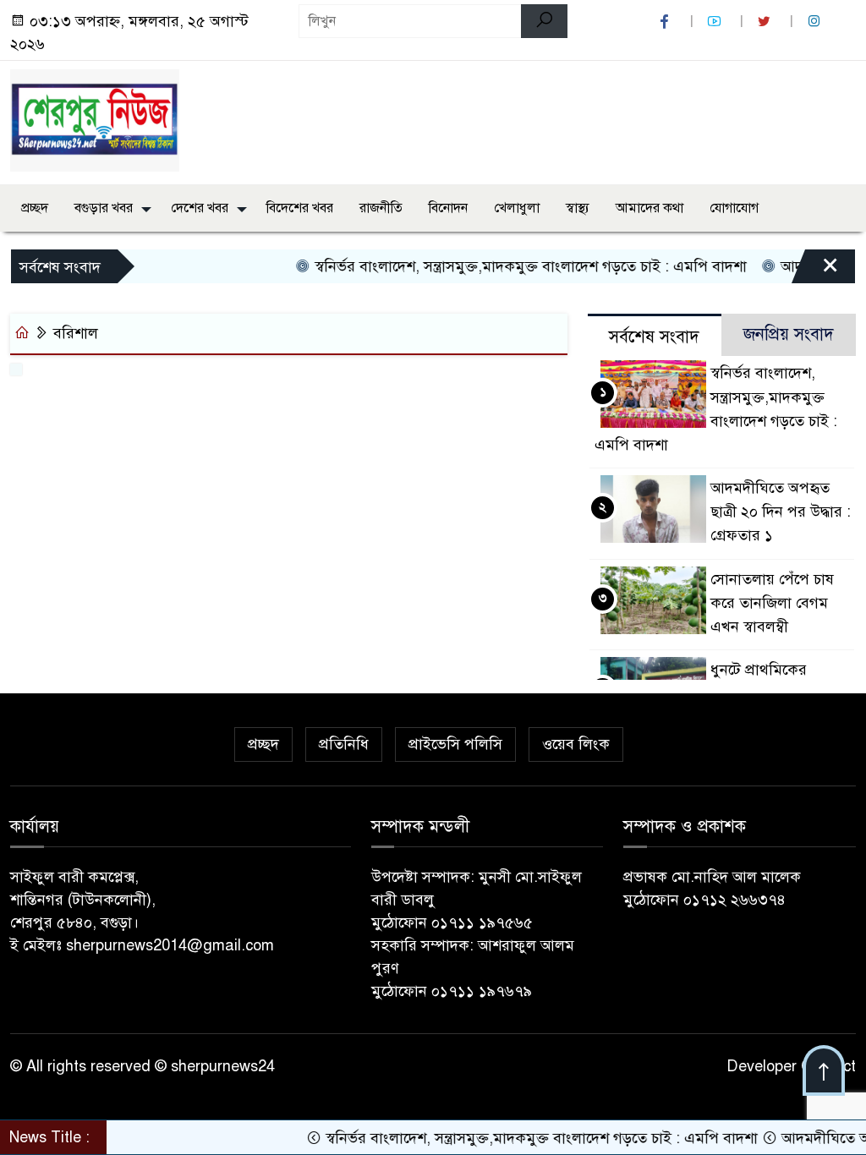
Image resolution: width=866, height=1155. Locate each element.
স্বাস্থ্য (577, 208)
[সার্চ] (544, 21)
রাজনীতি (381, 208)
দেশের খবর (199, 208)
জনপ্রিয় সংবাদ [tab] (788, 334)
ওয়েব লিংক (576, 744)
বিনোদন (448, 208)
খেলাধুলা (517, 208)
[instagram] (816, 21)
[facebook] (666, 21)
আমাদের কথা (649, 208)
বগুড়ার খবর (103, 208)
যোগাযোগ (734, 208)
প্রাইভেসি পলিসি (455, 744)
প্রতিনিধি (344, 744)
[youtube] (716, 21)
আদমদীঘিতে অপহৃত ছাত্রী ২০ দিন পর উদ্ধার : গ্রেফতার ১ (780, 512)
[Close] (815, 270)
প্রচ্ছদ (34, 208)
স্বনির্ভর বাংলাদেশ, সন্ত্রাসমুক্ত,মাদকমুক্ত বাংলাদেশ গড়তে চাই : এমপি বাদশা (513, 266)
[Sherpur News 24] (94, 119)
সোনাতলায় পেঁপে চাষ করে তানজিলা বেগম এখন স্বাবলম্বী (772, 603)
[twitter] (766, 21)
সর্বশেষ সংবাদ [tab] (654, 337)
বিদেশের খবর (299, 208)
